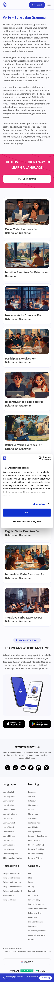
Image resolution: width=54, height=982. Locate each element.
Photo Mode (33, 814)
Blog (30, 878)
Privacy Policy (34, 900)
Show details (39, 504)
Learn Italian (8, 805)
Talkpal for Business (11, 878)
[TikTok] (15, 768)
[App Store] (14, 724)
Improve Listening (36, 845)
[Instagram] (7, 768)
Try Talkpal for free (27, 178)
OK (27, 512)
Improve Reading (35, 853)
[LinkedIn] (38, 768)
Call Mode (32, 818)
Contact (31, 891)
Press (30, 882)
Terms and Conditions (37, 908)
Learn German (9, 809)
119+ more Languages (12, 858)
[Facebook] (31, 768)
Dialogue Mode (34, 831)
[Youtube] (23, 768)
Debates (31, 809)
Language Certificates (37, 836)
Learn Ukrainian (10, 814)
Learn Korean (8, 849)
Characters (33, 805)
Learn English (8, 792)
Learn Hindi (8, 840)
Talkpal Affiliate (9, 900)
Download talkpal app (29, 640)
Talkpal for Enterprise (12, 882)
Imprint (31, 939)
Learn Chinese (9, 836)
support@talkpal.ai (27, 758)
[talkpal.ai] (5, 4)
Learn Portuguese (10, 853)
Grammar (32, 792)
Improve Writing (35, 858)
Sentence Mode (34, 823)
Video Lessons (34, 840)
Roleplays (32, 801)
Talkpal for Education (12, 873)
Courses (31, 796)
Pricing (31, 886)
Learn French (8, 801)
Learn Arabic (8, 831)
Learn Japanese (9, 845)
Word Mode (33, 827)
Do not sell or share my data (27, 521)
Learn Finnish (8, 827)
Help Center (33, 895)
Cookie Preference (36, 904)
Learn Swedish (9, 823)
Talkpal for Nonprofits (12, 886)
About (30, 873)
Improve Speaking (36, 849)
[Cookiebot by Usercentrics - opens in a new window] (39, 458)
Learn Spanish (9, 796)
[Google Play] (40, 724)
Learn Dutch (8, 818)
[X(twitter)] (46, 768)
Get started (37, 5)
